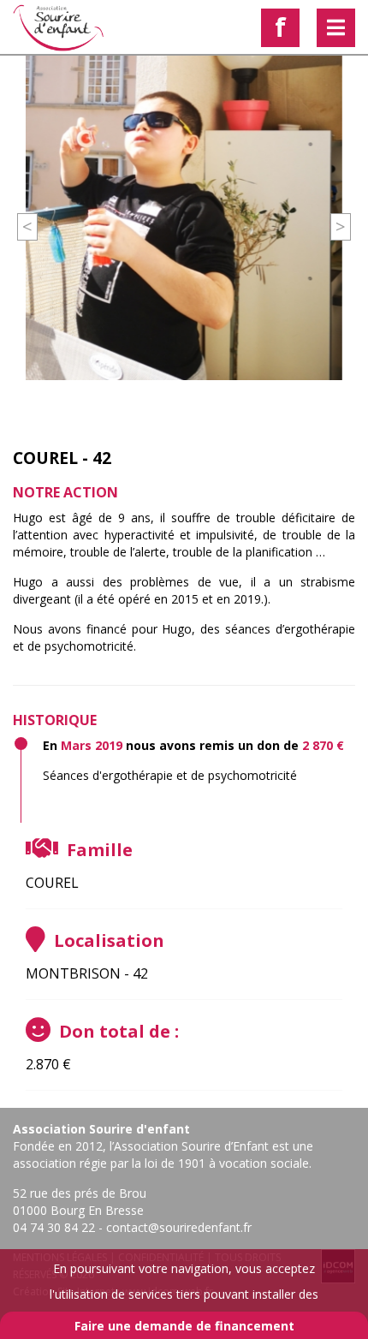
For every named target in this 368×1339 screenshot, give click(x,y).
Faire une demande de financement (184, 1326)
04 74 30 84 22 (54, 1227)
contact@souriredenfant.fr (179, 1227)
